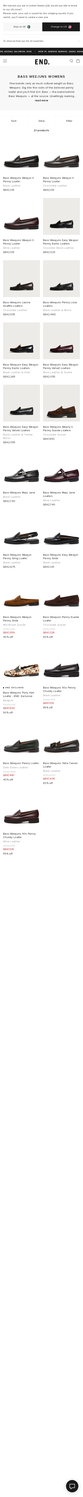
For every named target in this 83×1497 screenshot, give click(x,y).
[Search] (71, 61)
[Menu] (5, 61)
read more (41, 100)
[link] (41, 60)
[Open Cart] (78, 61)
